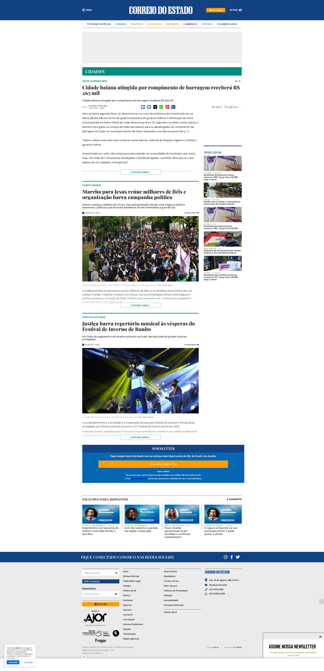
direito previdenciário (178, 525)
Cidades (120, 24)
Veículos (127, 610)
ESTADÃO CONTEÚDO (98, 106)
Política (137, 24)
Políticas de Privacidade (176, 590)
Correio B (190, 24)
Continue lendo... (140, 172)
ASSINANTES (235, 499)
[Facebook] (143, 106)
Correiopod (129, 619)
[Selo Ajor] (100, 618)
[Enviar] (115, 594)
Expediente (169, 576)
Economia (154, 24)
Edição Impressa (131, 639)
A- (240, 81)
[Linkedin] (149, 106)
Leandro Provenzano (218, 525)
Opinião (207, 24)
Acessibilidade (171, 600)
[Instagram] (167, 106)
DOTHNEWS (237, 647)
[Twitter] (238, 557)
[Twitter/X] (155, 106)
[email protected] (139, 478)
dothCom (215, 647)
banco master (213, 248)
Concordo (13, 662)
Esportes (172, 24)
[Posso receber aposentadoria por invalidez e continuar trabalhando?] (182, 514)
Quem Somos (170, 571)
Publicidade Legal (131, 581)
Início (125, 571)
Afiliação (168, 595)
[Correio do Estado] (223, 572)
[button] (191, 213)
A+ (236, 81)
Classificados (227, 24)
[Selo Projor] (100, 636)
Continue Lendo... (140, 305)
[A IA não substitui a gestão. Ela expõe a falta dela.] (142, 514)
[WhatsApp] (161, 106)
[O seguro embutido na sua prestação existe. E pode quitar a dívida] (223, 514)
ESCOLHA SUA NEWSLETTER (163, 464)
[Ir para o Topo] (321, 601)
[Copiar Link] (173, 106)
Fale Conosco (170, 586)
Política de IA (129, 590)
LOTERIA (210, 224)
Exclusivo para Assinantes (98, 525)
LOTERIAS (212, 173)
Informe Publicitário (133, 624)
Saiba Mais (28, 662)
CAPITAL (212, 200)
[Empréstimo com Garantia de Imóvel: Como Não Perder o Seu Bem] (101, 514)
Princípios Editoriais (174, 605)
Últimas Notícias (99, 24)
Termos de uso (171, 581)
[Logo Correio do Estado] (161, 10)
